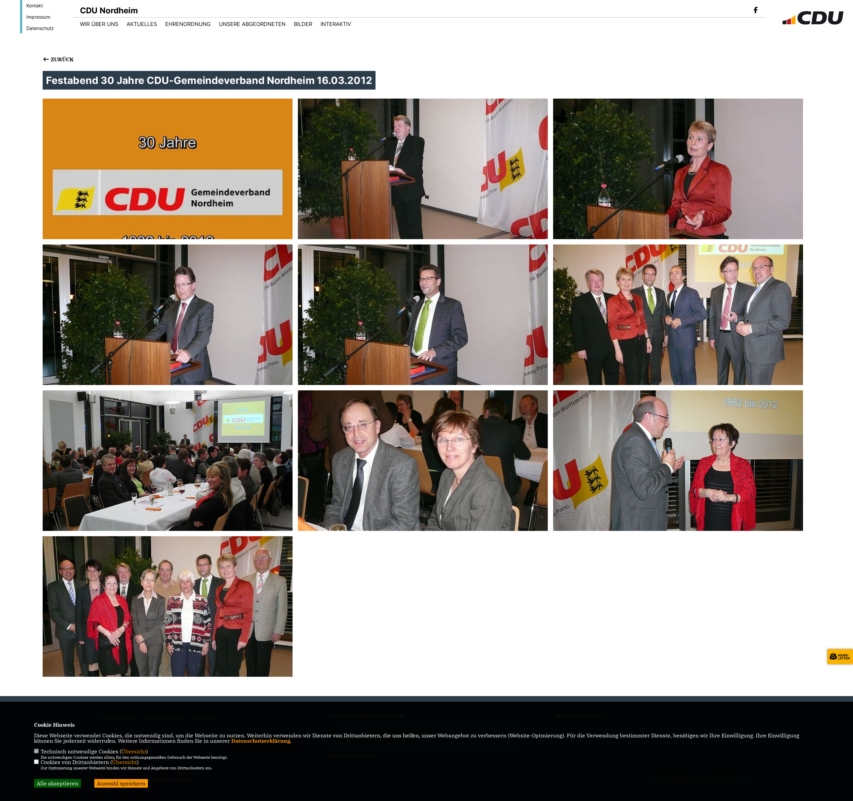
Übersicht (133, 751)
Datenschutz (40, 28)
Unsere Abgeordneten (252, 24)
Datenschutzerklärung (260, 740)
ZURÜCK (61, 59)
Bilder (303, 24)
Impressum (38, 17)
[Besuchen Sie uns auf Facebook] (756, 11)
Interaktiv (336, 24)
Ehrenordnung (188, 24)
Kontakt (34, 5)
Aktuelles (142, 24)
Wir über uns (99, 24)
